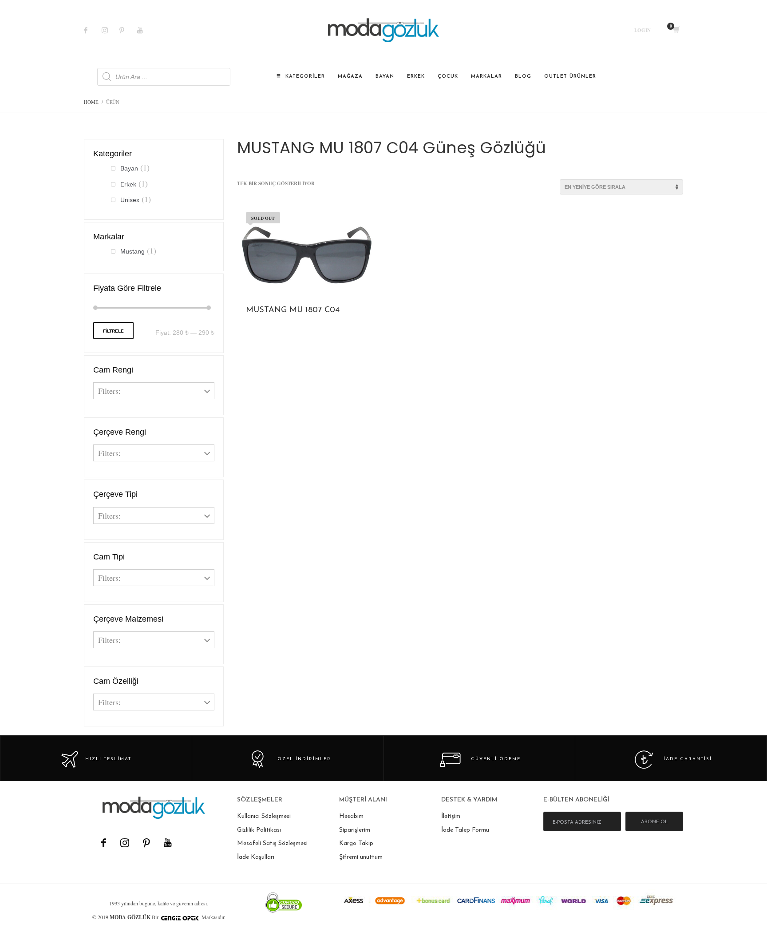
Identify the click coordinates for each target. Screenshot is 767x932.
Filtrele (113, 331)
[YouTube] (167, 842)
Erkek (128, 184)
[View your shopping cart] (675, 30)
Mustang (132, 251)
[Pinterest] (128, 30)
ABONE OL (654, 822)
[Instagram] (110, 30)
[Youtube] (146, 30)
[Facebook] (93, 30)
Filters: (109, 390)
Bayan (129, 168)
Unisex (129, 199)
